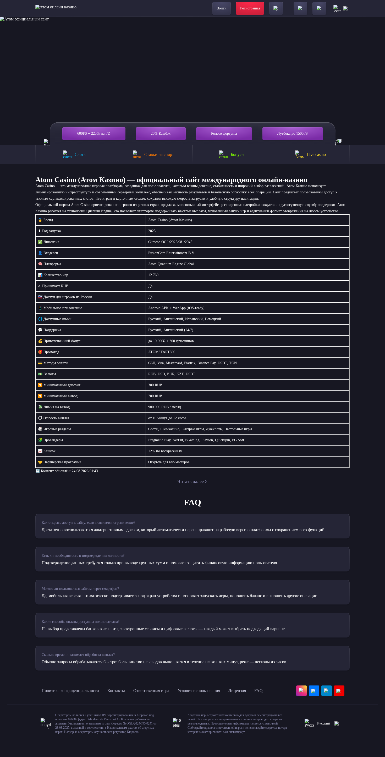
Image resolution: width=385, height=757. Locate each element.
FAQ (258, 690)
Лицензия (237, 690)
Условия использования (199, 690)
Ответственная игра (151, 690)
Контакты (116, 690)
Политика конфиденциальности (70, 690)
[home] (55, 8)
